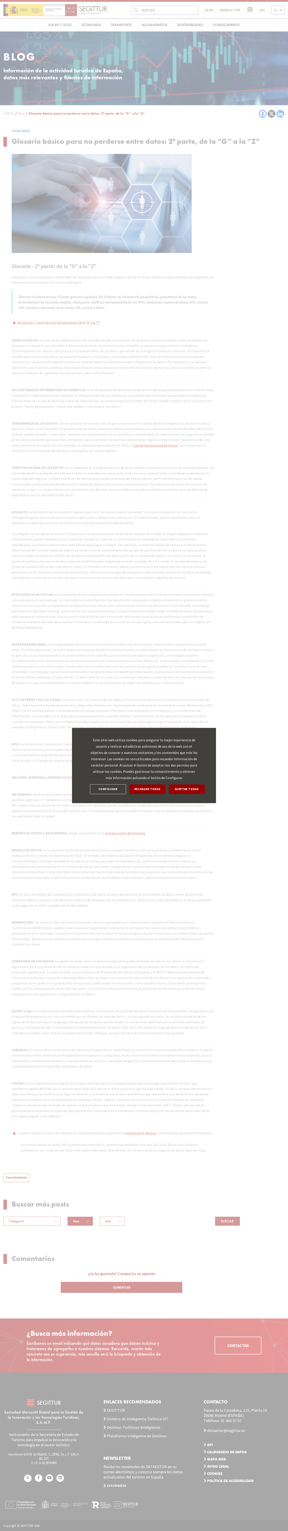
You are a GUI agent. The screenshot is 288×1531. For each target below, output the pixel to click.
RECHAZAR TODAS (147, 789)
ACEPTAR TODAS (187, 789)
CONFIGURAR (108, 789)
